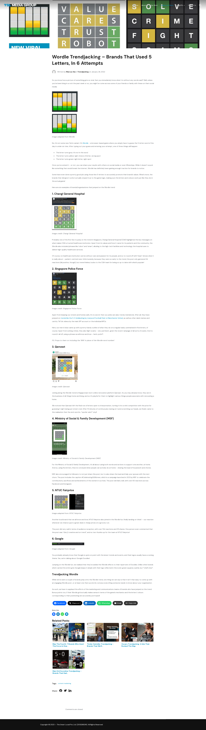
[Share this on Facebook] (60, 691)
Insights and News (167, 5)
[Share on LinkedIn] (70, 691)
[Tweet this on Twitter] (65, 691)
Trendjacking (83, 72)
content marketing (64, 683)
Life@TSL (180, 5)
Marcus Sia (70, 72)
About (144, 5)
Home (136, 5)
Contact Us (192, 5)
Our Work (154, 5)
